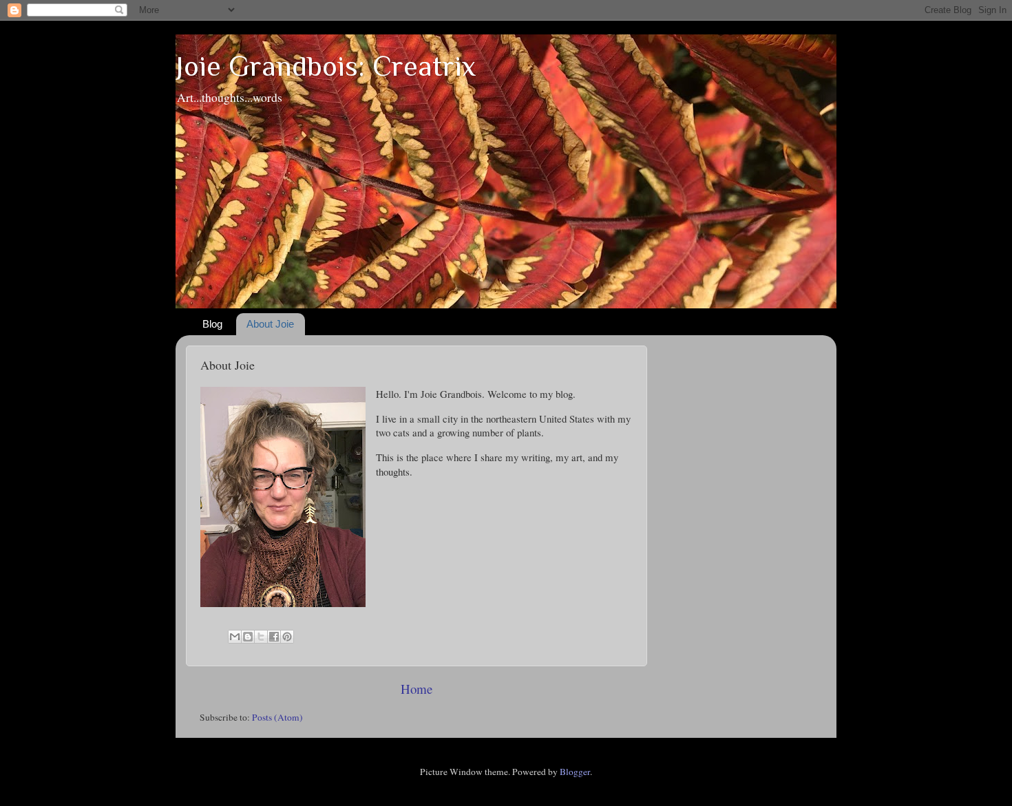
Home (416, 688)
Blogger (575, 771)
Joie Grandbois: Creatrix (326, 66)
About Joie (270, 324)
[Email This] (235, 637)
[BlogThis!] (248, 637)
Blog (212, 324)
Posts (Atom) (277, 717)
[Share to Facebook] (274, 637)
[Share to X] (261, 637)
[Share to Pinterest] (287, 637)
